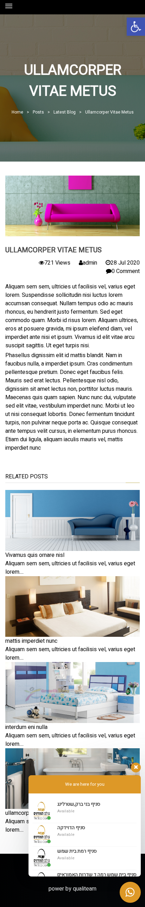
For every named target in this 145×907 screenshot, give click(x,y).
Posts (38, 112)
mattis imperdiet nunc (31, 641)
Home (17, 112)
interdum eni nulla (26, 727)
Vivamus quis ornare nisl (34, 555)
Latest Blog (64, 112)
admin (90, 263)
